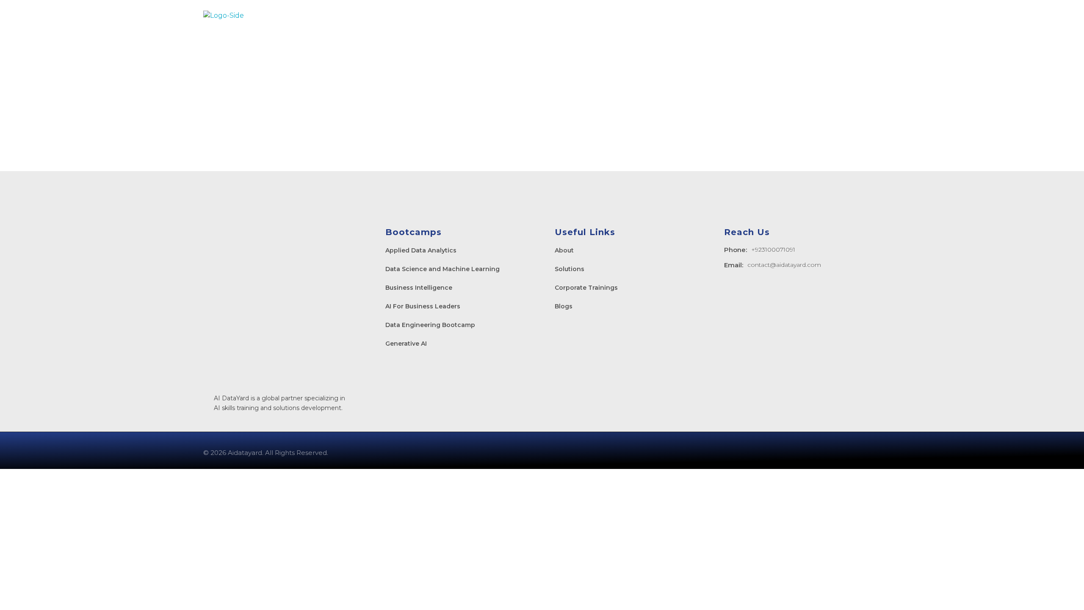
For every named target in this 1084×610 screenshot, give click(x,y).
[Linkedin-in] (774, 451)
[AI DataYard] (245, 16)
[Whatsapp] (849, 451)
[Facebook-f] (799, 451)
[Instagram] (824, 451)
